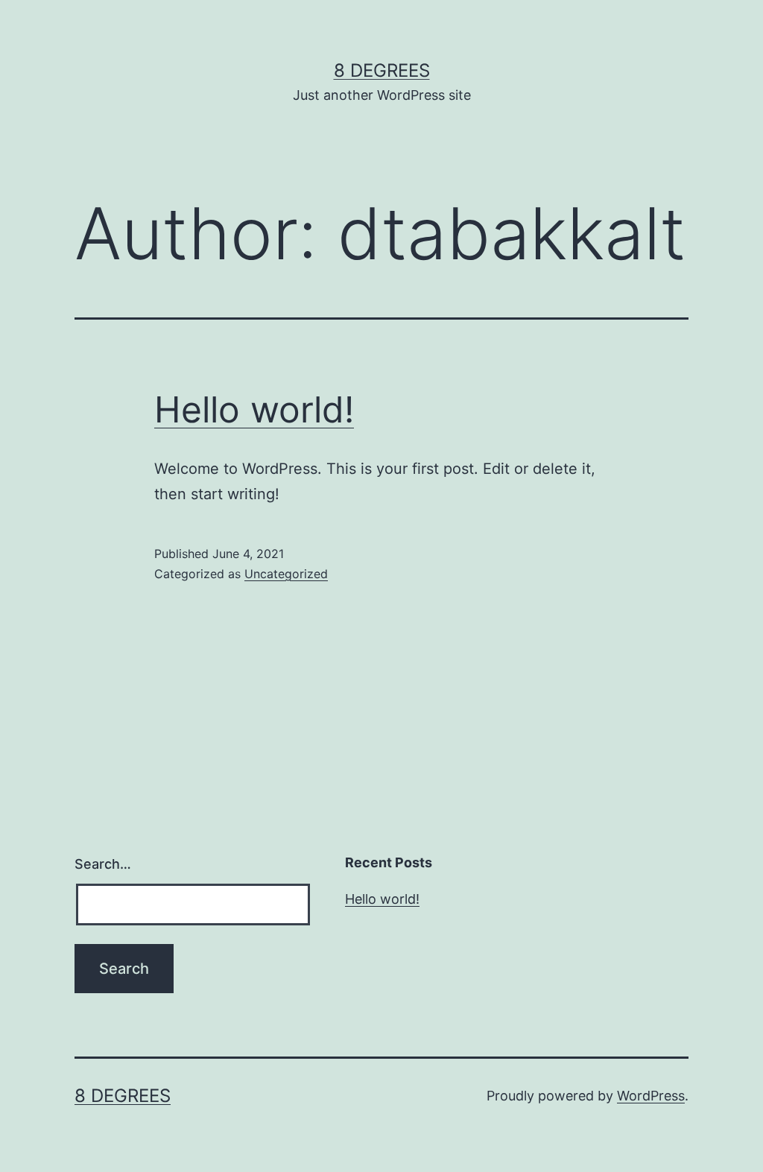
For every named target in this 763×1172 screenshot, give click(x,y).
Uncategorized (286, 573)
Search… (103, 864)
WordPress (651, 1095)
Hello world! (254, 409)
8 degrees (382, 70)
